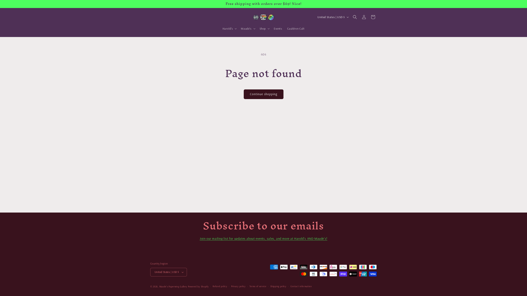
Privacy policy (238, 286)
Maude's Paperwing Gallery (173, 286)
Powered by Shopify (198, 286)
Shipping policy (278, 286)
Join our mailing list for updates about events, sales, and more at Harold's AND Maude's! (263, 238)
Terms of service (258, 286)
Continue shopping (263, 94)
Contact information (301, 286)
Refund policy (220, 286)
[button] (229, 28)
